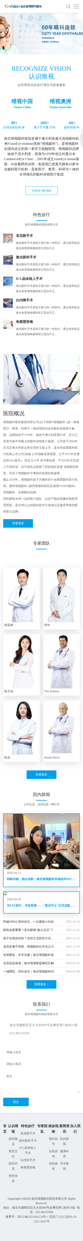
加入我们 (75, 1128)
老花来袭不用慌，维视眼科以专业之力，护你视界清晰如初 (30, 947)
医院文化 (13, 1154)
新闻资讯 (64, 1128)
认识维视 (13, 1128)
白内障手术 (27, 1160)
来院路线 (53, 1166)
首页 (5, 1128)
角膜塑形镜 (27, 1167)
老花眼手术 (27, 1133)
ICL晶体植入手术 (27, 1150)
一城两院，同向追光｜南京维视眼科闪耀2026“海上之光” (30, 972)
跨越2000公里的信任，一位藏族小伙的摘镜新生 (30, 922)
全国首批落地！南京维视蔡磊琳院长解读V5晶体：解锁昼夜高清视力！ (30, 963)
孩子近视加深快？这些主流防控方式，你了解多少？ (30, 938)
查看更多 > (41, 984)
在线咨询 (53, 1154)
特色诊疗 (28, 1126)
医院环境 (13, 1166)
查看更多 (18, 523)
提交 (16, 1101)
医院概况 (13, 1141)
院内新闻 (64, 1141)
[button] (35, 51)
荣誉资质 (13, 1178)
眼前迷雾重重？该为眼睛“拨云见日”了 (28, 930)
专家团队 (42, 1128)
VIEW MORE (42, 190)
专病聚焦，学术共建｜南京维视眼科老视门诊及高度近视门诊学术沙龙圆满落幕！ (30, 955)
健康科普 (64, 1154)
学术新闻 (64, 1166)
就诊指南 (53, 1128)
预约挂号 (53, 1141)
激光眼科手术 (28, 1140)
